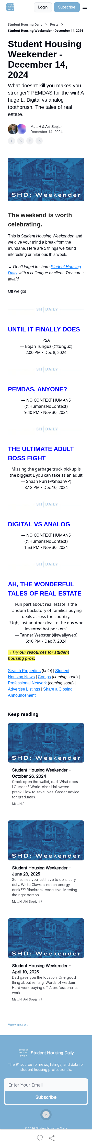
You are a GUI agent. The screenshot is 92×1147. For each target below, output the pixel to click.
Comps (44, 677)
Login (43, 7)
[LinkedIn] (46, 1114)
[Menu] (85, 6)
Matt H (35, 126)
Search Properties (24, 671)
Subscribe (66, 7)
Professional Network (27, 683)
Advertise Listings (24, 689)
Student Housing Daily (25, 25)
